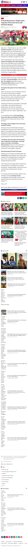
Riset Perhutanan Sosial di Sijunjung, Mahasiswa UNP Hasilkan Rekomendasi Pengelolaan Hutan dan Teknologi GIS (15, 278)
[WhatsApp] (26, 198)
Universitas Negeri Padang (7, 475)
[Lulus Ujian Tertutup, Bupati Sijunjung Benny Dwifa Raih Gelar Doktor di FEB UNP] (3, 296)
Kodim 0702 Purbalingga (7, 477)
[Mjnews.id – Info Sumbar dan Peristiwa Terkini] (6, 1)
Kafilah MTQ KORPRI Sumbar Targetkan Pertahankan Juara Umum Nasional (7, 241)
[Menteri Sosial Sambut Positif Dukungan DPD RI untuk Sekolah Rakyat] (3, 377)
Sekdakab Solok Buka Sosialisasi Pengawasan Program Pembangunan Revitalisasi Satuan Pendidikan (17, 407)
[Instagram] (9, 537)
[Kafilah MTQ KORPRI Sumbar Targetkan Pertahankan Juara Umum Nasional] (7, 234)
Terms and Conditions (12, 543)
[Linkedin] (12, 537)
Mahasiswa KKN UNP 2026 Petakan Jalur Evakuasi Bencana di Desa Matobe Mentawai (16, 272)
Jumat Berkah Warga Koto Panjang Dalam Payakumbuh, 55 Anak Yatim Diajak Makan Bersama (7, 213)
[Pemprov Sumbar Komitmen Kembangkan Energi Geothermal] (21, 235)
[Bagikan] (26, 27)
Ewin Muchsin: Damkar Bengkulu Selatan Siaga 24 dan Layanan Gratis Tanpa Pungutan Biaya (17, 438)
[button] (22, 2)
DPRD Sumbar (5, 469)
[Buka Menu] (24, 2)
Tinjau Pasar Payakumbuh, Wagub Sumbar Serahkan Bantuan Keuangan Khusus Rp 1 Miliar (16, 422)
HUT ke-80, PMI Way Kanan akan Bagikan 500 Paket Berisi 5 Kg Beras (17, 364)
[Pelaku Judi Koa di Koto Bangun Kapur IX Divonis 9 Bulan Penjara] (3, 495)
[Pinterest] (7, 537)
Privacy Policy (4, 543)
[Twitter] (21, 198)
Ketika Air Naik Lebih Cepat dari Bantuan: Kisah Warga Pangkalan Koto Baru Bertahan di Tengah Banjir (17, 311)
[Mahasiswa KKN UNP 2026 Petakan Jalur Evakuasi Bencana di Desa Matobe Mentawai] (3, 272)
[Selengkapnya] (26, 250)
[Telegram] (23, 198)
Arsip (26, 543)
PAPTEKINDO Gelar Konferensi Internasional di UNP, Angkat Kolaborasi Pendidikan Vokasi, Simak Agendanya (17, 335)
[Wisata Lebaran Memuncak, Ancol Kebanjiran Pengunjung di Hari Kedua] (3, 321)
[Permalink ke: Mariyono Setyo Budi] (2, 27)
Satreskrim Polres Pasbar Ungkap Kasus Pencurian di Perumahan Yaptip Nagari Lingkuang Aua (15, 524)
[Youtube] (14, 537)
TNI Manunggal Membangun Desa (9, 471)
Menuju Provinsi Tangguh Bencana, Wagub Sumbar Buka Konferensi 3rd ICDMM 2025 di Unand (16, 351)
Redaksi (2, 541)
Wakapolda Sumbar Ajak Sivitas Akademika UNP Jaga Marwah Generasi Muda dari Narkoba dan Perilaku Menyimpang (16, 284)
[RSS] (21, 537)
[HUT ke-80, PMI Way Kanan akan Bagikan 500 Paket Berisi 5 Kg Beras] (3, 365)
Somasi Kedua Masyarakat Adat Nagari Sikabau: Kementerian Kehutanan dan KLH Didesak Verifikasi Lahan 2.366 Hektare (7, 227)
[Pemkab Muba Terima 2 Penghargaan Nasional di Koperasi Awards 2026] (21, 221)
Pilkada (3, 483)
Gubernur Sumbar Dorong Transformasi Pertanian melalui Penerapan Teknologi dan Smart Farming (20, 213)
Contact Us (21, 543)
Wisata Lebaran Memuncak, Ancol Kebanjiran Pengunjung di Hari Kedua (16, 320)
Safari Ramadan (5, 479)
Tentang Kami (9, 541)
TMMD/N (4, 473)
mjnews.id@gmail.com (8, 464)
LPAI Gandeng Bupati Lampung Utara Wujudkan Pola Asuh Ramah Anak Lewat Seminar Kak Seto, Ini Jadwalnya (16, 391)
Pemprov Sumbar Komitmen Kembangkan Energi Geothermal (20, 244)
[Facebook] (18, 198)
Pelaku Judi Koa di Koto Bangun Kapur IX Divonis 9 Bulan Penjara (15, 495)
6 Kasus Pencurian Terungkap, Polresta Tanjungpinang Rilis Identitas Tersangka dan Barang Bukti (16, 508)
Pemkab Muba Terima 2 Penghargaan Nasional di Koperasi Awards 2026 (20, 227)
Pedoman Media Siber (17, 541)
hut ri (3, 485)
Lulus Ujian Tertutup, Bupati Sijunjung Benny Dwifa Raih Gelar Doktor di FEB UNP (16, 295)
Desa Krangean (5, 481)
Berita (2, 18)
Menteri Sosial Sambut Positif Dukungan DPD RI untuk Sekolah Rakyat (16, 376)
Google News (22, 187)
